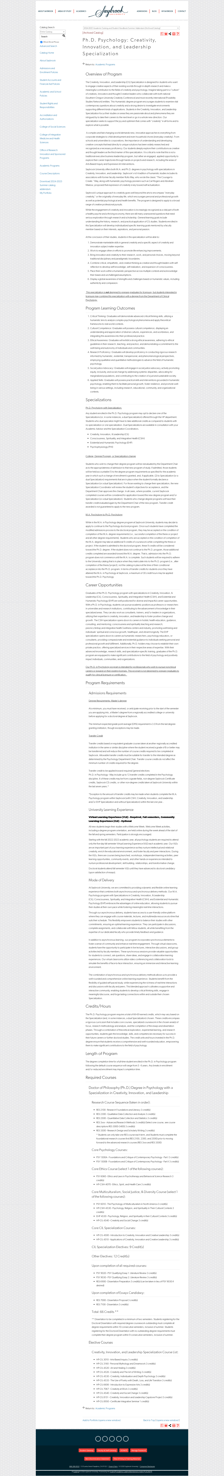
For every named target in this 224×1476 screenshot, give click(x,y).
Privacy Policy (113, 1466)
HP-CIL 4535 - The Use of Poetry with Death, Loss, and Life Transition (129, 1380)
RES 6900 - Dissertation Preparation (113, 1281)
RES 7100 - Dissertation (107, 1304)
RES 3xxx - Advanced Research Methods (115, 1122)
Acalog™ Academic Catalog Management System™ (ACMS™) (131, 1472)
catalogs (76, 1472)
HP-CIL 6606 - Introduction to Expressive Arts (118, 1384)
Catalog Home (47, 52)
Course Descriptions (50, 173)
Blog (154, 11)
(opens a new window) (167, 1420)
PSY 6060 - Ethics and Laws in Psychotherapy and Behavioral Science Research (134, 1176)
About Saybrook (45, 11)
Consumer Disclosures (147, 1466)
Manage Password (139, 1450)
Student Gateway (86, 1450)
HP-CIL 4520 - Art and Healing (110, 1367)
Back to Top (149, 1420)
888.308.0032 (74, 1466)
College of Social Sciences (52, 126)
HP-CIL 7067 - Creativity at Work (112, 1388)
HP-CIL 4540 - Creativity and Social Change (117, 1220)
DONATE (124, 1450)
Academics (81, 11)
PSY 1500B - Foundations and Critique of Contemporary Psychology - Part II (132, 1161)
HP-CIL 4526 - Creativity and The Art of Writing (118, 1372)
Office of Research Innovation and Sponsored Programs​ (52, 154)
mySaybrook (167, 11)
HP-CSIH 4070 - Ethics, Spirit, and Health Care (118, 1184)
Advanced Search (48, 46)
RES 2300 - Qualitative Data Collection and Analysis (120, 1114)
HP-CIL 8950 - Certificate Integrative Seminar (117, 1401)
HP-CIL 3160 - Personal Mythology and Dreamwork (121, 1363)
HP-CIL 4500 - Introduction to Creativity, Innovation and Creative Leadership (132, 1235)
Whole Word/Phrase (51, 42)
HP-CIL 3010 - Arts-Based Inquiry (112, 1359)
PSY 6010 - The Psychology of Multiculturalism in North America (126, 1204)
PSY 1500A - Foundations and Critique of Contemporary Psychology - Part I (132, 1157)
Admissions (142, 11)
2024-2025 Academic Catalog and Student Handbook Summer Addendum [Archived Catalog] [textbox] (122, 28)
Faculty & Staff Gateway (107, 1450)
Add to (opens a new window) (102, 1420)
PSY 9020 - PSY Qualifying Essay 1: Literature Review (121, 1273)
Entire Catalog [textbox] (46, 32)
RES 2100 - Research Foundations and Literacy (118, 1109)
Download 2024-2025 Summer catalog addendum (51, 185)
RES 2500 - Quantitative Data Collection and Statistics (121, 1118)
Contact (182, 11)
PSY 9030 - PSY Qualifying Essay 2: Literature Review (121, 1277)
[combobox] (131, 28)
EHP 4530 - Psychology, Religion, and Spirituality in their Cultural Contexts (131, 1216)
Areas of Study (64, 11)
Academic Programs (49, 165)
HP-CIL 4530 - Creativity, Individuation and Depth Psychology (125, 1376)
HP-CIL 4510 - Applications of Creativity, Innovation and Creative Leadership (132, 1239)
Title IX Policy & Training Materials (127, 1459)
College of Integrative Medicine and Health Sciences (50, 138)
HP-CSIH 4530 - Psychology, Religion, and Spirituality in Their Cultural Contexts (134, 1208)
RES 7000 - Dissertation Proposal (112, 1300)
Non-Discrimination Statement (97, 1459)
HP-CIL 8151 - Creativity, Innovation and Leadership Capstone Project (129, 1397)
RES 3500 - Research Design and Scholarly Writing (120, 1130)
